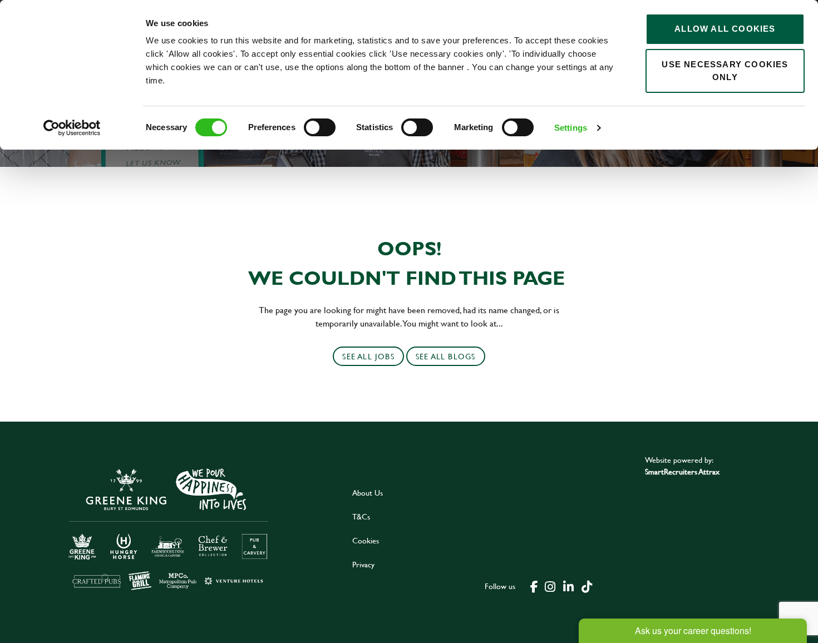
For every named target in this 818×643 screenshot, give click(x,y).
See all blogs (446, 356)
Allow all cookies (724, 28)
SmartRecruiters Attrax (682, 471)
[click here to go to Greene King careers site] (168, 528)
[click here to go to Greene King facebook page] (534, 586)
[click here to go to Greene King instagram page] (550, 586)
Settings (570, 127)
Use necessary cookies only (725, 71)
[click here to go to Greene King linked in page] (568, 586)
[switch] (320, 127)
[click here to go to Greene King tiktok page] (587, 586)
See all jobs (368, 356)
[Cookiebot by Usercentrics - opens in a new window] (72, 128)
